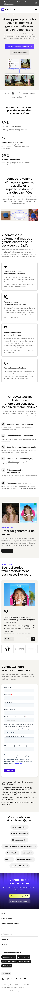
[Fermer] (36, 3)
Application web (24, 961)
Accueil (3, 15)
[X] (20, 978)
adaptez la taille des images (19, 486)
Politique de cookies (7, 987)
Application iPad (24, 957)
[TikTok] (16, 978)
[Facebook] (7, 978)
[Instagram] (12, 978)
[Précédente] (28, 639)
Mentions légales (19, 987)
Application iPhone (9, 957)
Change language (9, 4)
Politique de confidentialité (22, 985)
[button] (19, 913)
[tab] (7, 649)
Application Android (10, 961)
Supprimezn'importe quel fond (10, 427)
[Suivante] (33, 639)
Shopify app (7, 965)
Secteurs (9, 15)
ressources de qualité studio (19, 452)
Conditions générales (7, 985)
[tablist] (19, 649)
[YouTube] (25, 978)
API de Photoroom (13, 462)
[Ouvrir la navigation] (36, 9)
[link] (19, 827)
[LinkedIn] (3, 978)
